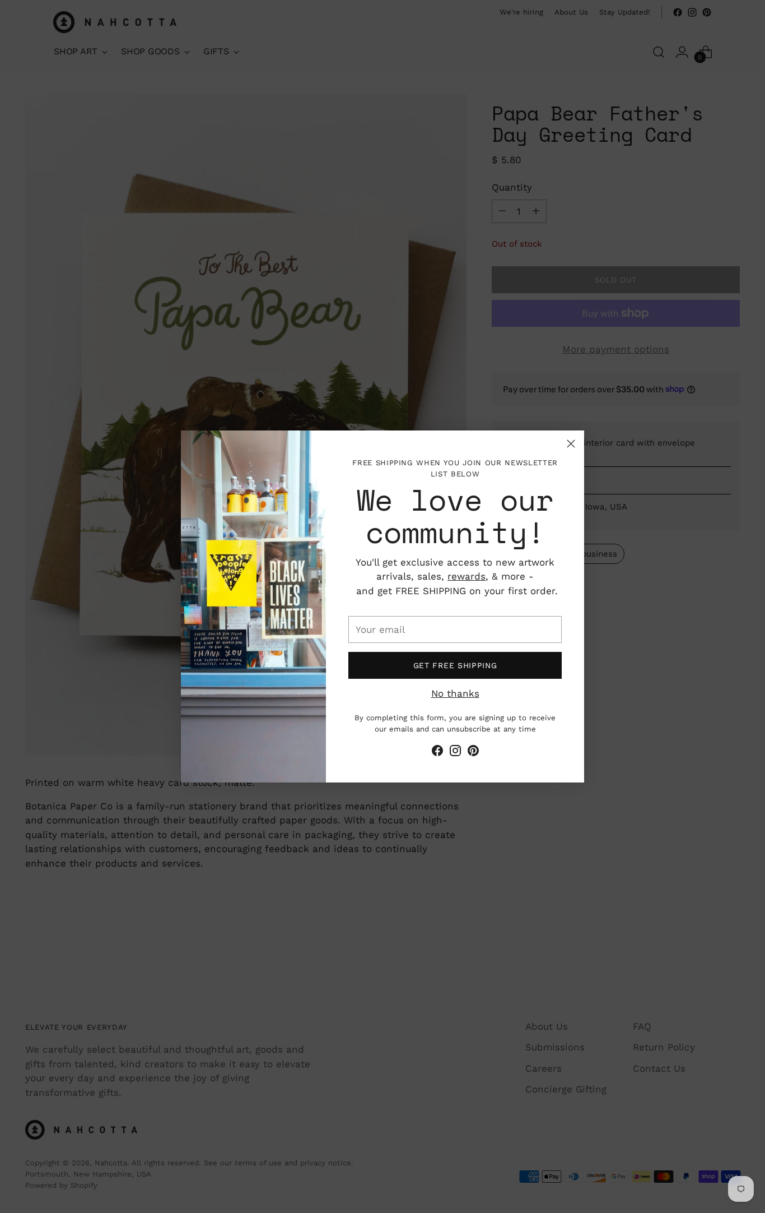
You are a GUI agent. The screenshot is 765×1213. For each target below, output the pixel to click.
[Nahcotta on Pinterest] (473, 753)
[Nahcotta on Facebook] (437, 753)
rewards (466, 576)
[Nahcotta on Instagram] (455, 753)
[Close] (571, 443)
